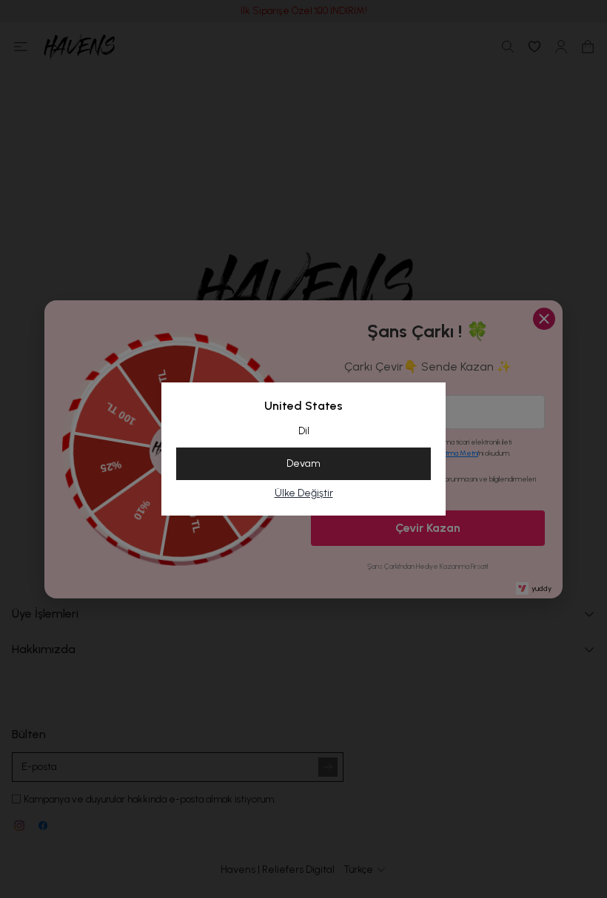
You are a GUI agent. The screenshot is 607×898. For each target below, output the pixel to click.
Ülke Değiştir (304, 493)
